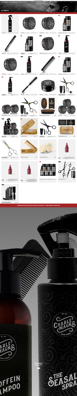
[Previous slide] (2, 23)
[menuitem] (3, 2)
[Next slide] (18, 23)
